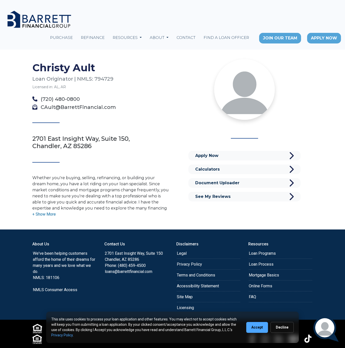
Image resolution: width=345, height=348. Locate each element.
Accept (257, 327)
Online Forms (260, 286)
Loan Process (261, 264)
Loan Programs (262, 253)
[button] (44, 214)
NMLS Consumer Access (55, 289)
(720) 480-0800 (59, 99)
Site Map (185, 296)
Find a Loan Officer (226, 37)
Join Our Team (280, 38)
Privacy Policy (189, 264)
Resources (126, 37)
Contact (186, 37)
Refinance (93, 37)
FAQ (252, 296)
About (157, 37)
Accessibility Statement (198, 286)
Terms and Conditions (196, 275)
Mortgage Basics (264, 275)
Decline (282, 327)
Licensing (185, 307)
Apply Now (324, 38)
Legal (182, 253)
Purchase (61, 37)
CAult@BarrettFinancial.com (77, 107)
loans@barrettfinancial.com (128, 271)
